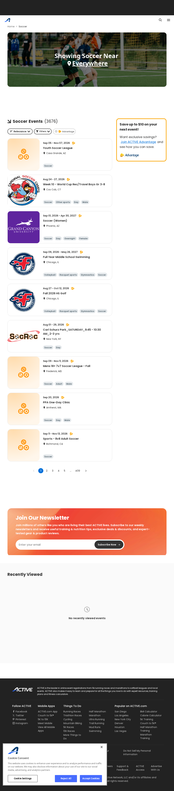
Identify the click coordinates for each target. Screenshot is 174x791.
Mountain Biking (72, 723)
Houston (120, 727)
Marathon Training (146, 736)
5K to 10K (43, 719)
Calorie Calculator (151, 715)
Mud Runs (94, 727)
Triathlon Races (72, 715)
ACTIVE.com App (47, 711)
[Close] (101, 747)
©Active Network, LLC (111, 777)
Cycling (67, 719)
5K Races (68, 727)
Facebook (21, 711)
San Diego (121, 711)
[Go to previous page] (33, 470)
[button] (43, 131)
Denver (119, 723)
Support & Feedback (123, 768)
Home (11, 26)
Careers (108, 766)
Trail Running (96, 723)
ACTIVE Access (140, 768)
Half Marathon (97, 711)
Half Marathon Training (148, 728)
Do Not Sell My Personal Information (137, 752)
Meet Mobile (45, 723)
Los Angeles (121, 715)
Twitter (20, 715)
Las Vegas (120, 731)
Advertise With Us (156, 768)
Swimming (95, 731)
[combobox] (20, 131)
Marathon (95, 715)
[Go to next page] (85, 470)
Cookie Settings (22, 778)
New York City (123, 719)
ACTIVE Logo (19, 688)
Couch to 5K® (46, 715)
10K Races (69, 731)
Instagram (22, 723)
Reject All (66, 778)
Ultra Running (97, 719)
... (70, 470)
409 (77, 470)
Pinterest (21, 719)
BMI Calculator (148, 711)
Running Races (72, 711)
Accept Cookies (90, 778)
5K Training (146, 719)
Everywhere (90, 63)
